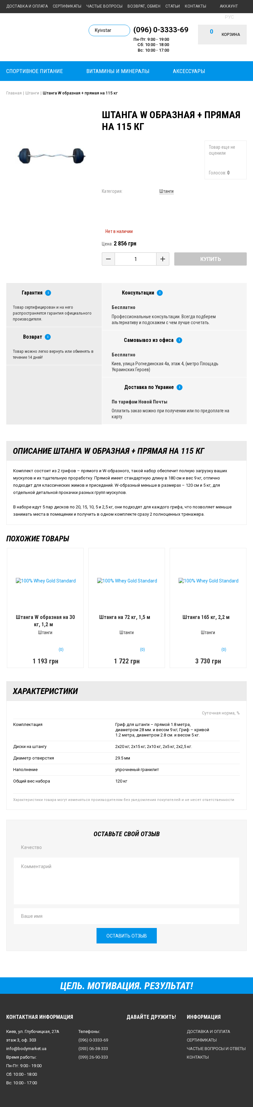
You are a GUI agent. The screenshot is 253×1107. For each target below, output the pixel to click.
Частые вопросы (104, 6)
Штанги (166, 191)
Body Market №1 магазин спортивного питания (42, 37)
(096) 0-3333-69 (160, 30)
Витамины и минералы (118, 71)
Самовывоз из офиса (149, 340)
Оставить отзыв (126, 936)
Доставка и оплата (27, 6)
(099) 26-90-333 (93, 1057)
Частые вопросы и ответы (216, 1048)
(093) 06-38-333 (93, 1048)
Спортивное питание (34, 71)
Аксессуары (189, 71)
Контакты (195, 6)
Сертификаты (67, 6)
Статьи (172, 6)
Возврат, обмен (143, 6)
